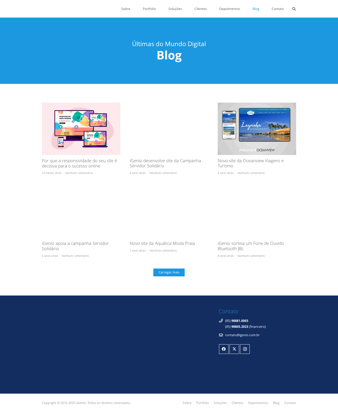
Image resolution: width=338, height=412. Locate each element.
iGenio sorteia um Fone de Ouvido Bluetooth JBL (251, 246)
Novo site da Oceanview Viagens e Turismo (251, 163)
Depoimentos (258, 403)
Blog (276, 403)
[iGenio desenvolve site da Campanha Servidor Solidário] (169, 129)
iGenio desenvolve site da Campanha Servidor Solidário (165, 163)
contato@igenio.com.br (242, 335)
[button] (294, 9)
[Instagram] (245, 349)
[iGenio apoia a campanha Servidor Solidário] (81, 211)
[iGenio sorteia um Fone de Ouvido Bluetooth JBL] (257, 211)
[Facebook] (224, 349)
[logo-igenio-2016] (98, 9)
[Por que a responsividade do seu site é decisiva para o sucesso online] (81, 129)
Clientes (238, 403)
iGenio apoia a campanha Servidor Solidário (75, 246)
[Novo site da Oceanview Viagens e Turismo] (257, 129)
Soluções (220, 403)
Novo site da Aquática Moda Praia (162, 243)
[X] (234, 349)
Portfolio (202, 403)
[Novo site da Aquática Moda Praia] (169, 211)
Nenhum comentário (79, 173)
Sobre (187, 403)
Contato (290, 403)
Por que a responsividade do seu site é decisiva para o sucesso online (79, 163)
